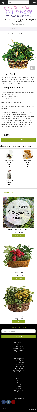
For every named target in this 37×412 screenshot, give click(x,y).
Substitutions (18, 388)
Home (2, 28)
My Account (18, 392)
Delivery (18, 384)
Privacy (18, 386)
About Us (18, 381)
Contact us (18, 382)
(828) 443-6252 (19, 24)
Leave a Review (18, 390)
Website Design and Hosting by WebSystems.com (29, 408)
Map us (18, 352)
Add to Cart (19, 140)
